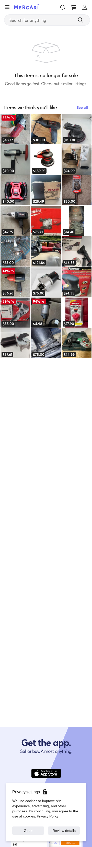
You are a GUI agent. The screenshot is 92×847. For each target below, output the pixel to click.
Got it (28, 827)
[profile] (85, 7)
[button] (62, 7)
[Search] (80, 20)
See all (82, 107)
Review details (64, 828)
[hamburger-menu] (7, 7)
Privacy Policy (47, 811)
